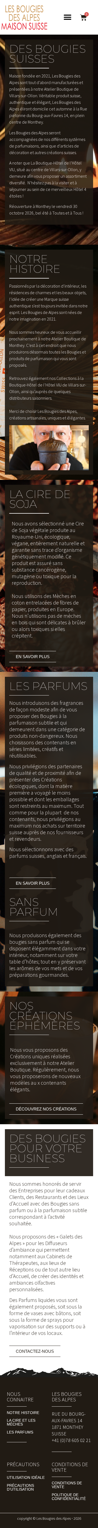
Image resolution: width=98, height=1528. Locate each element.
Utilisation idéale (26, 1477)
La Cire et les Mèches (21, 1422)
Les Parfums (20, 1432)
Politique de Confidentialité (69, 1497)
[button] (67, 17)
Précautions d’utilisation (20, 1487)
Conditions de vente (67, 1485)
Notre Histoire (23, 1412)
